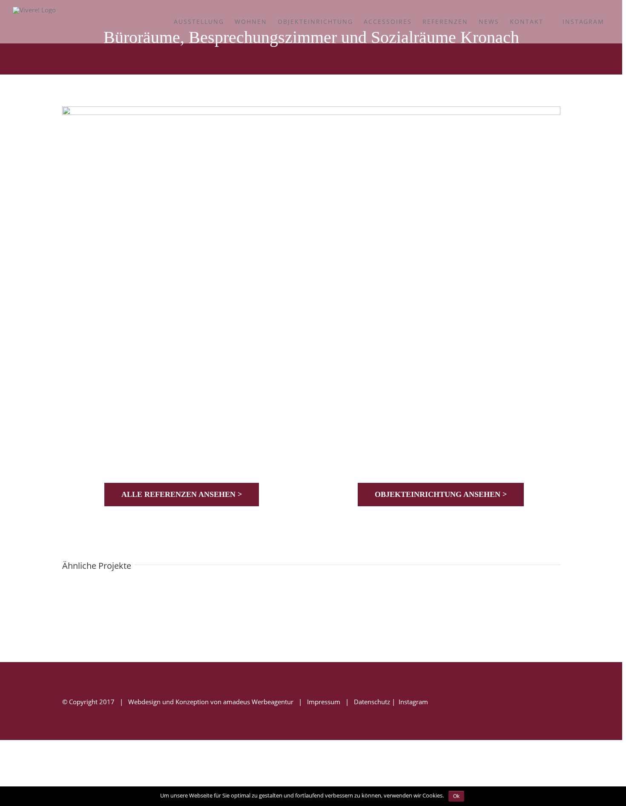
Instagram (412, 701)
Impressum (323, 701)
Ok (456, 796)
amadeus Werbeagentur (258, 701)
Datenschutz (372, 701)
